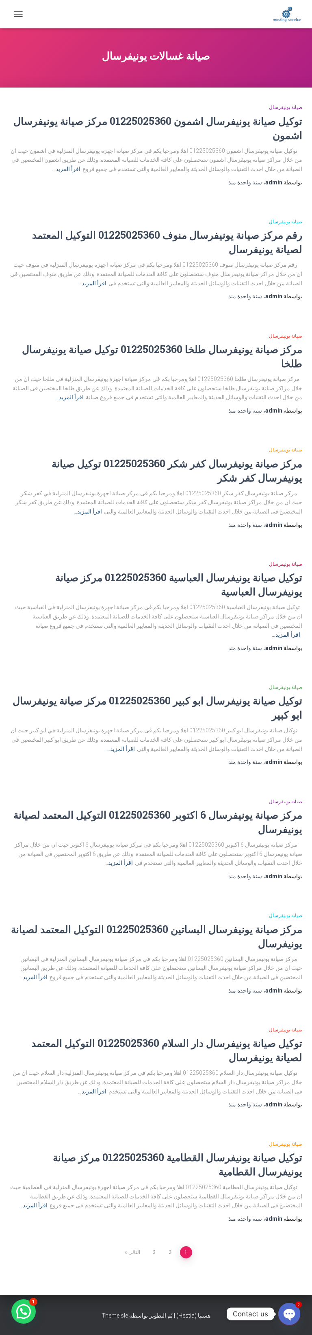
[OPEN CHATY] (289, 1314)
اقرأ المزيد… (66, 169)
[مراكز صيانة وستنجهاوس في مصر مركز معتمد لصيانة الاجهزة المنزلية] (284, 14)
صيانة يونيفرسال (285, 107)
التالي (134, 1252)
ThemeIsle (115, 1315)
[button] (23, 1311)
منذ (245, 182)
